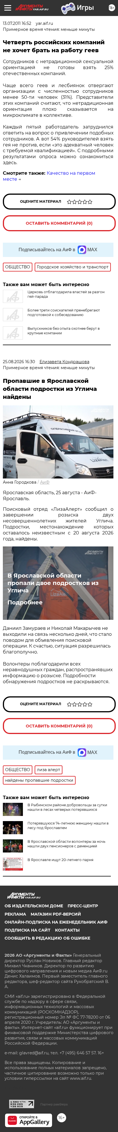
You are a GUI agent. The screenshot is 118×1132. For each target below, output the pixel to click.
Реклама (15, 914)
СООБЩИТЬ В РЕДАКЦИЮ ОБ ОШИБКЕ (47, 938)
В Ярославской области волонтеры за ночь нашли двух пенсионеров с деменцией (66, 843)
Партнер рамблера (54, 1104)
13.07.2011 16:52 (17, 23)
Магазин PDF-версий (56, 914)
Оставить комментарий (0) (59, 223)
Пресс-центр (83, 905)
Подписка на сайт (27, 930)
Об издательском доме (34, 905)
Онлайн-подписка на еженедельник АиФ (56, 922)
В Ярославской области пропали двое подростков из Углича (53, 583)
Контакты (67, 930)
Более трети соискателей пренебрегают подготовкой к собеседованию (63, 312)
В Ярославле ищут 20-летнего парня (60, 860)
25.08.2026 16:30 (19, 361)
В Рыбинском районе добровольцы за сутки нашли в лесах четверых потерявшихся (67, 807)
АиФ (45, 482)
